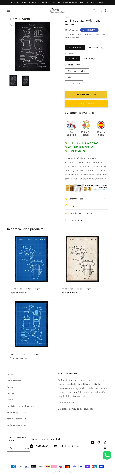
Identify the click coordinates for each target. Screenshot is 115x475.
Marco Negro (90, 58)
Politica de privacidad (17, 412)
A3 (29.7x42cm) (96, 47)
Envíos (10, 400)
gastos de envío (89, 34)
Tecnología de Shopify (66, 472)
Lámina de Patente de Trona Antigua (25, 354)
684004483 (42, 446)
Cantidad (68, 77)
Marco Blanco (73, 64)
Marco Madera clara (76, 71)
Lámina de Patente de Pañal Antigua (25, 289)
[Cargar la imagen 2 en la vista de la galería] (26, 80)
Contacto (11, 374)
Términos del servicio (16, 418)
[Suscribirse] (27, 448)
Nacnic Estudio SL (53, 472)
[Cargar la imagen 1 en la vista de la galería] (13, 80)
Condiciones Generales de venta (21, 406)
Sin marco (72, 58)
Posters (11, 18)
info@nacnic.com (70, 446)
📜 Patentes (24, 18)
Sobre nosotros (14, 380)
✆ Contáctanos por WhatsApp (80, 112)
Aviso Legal (12, 393)
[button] (8, 10)
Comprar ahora (86, 103)
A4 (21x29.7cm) (74, 47)
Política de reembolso (17, 425)
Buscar (10, 387)
